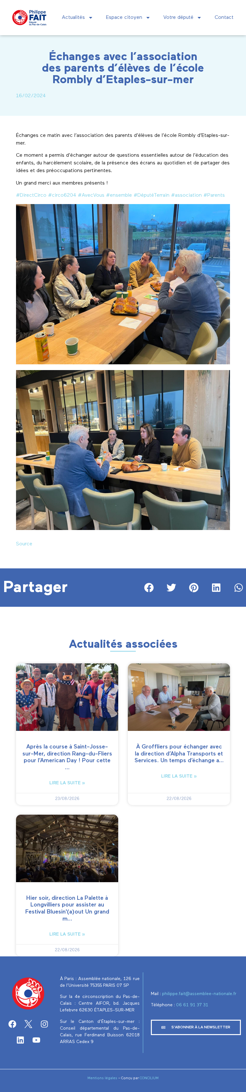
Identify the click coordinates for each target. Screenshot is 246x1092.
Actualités (73, 17)
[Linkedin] (20, 1040)
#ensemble (119, 195)
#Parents (214, 195)
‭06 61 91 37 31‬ (192, 1005)
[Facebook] (12, 1024)
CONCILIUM (149, 1078)
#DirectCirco (31, 195)
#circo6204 (62, 195)
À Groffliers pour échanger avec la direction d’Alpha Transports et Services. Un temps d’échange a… (179, 754)
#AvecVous (91, 195)
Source (24, 544)
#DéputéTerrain (151, 195)
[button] (149, 588)
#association (186, 195)
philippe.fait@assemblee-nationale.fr (200, 994)
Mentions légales (102, 1078)
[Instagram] (44, 1024)
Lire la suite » (67, 783)
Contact (224, 17)
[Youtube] (36, 1040)
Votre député (178, 17)
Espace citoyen (124, 17)
